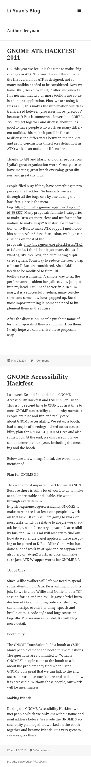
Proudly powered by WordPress (27, 761)
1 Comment (41, 360)
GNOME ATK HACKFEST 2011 (41, 54)
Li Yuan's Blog (23, 10)
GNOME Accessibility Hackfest (37, 380)
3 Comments (41, 750)
